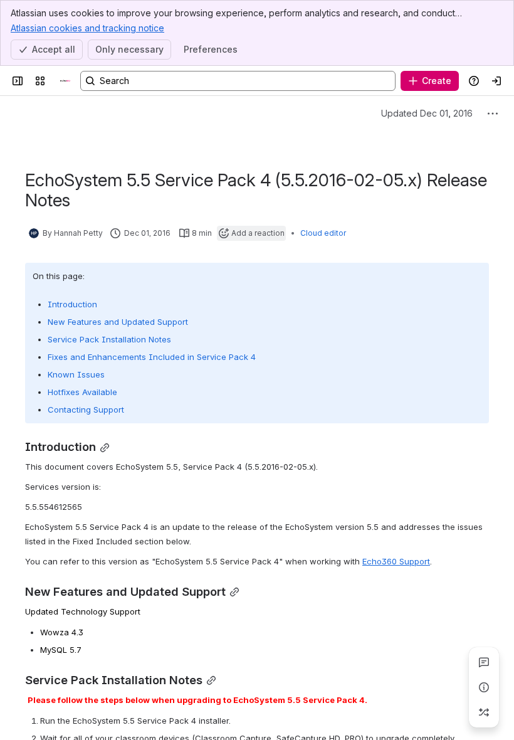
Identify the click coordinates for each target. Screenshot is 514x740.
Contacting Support (86, 409)
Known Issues (76, 374)
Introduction (72, 304)
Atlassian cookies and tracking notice (87, 28)
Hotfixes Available (82, 392)
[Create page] (484, 712)
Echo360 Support (396, 561)
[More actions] (493, 113)
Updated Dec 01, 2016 (427, 113)
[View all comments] (484, 662)
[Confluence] (65, 81)
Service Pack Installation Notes (109, 339)
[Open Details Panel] (484, 687)
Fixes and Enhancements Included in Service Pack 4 (152, 357)
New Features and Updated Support (118, 322)
